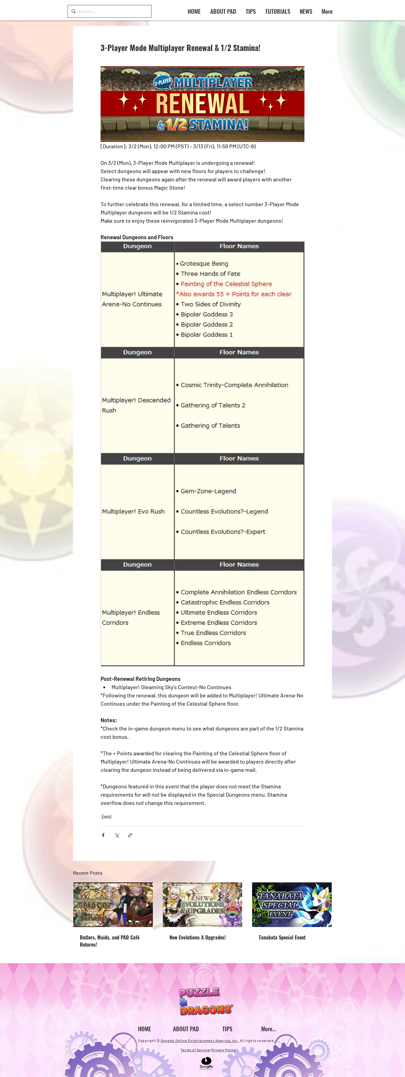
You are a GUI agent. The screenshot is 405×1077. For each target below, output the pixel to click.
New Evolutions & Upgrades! (197, 937)
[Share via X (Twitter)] (116, 835)
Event (107, 816)
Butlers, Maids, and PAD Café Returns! (109, 941)
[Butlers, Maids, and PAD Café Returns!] (113, 904)
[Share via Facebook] (103, 835)
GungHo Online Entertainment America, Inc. (200, 1041)
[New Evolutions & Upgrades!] (202, 904)
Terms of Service (195, 1050)
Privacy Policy (224, 1050)
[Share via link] (130, 835)
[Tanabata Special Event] (292, 904)
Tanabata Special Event (282, 937)
